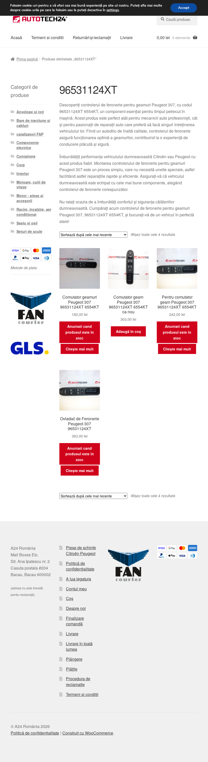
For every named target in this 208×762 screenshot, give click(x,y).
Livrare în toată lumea (79, 646)
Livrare (126, 37)
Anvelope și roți (30, 111)
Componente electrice (27, 145)
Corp (20, 164)
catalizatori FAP (29, 134)
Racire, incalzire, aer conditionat (33, 212)
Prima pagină (27, 58)
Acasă (16, 37)
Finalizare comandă (75, 621)
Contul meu (76, 589)
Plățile (71, 669)
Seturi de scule (29, 231)
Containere (26, 156)
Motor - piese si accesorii (29, 198)
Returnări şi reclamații (92, 37)
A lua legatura (78, 579)
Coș (69, 598)
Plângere (74, 659)
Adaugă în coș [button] (128, 331)
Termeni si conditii (47, 37)
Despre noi (76, 608)
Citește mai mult (80, 348)
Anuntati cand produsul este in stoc (79, 332)
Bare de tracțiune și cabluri (33, 123)
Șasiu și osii (27, 222)
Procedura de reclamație (78, 681)
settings (113, 10)
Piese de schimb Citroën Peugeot (81, 550)
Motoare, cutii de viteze (31, 185)
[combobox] (177, 19)
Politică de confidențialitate (80, 566)
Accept (183, 7)
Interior (22, 173)
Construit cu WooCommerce (87, 733)
